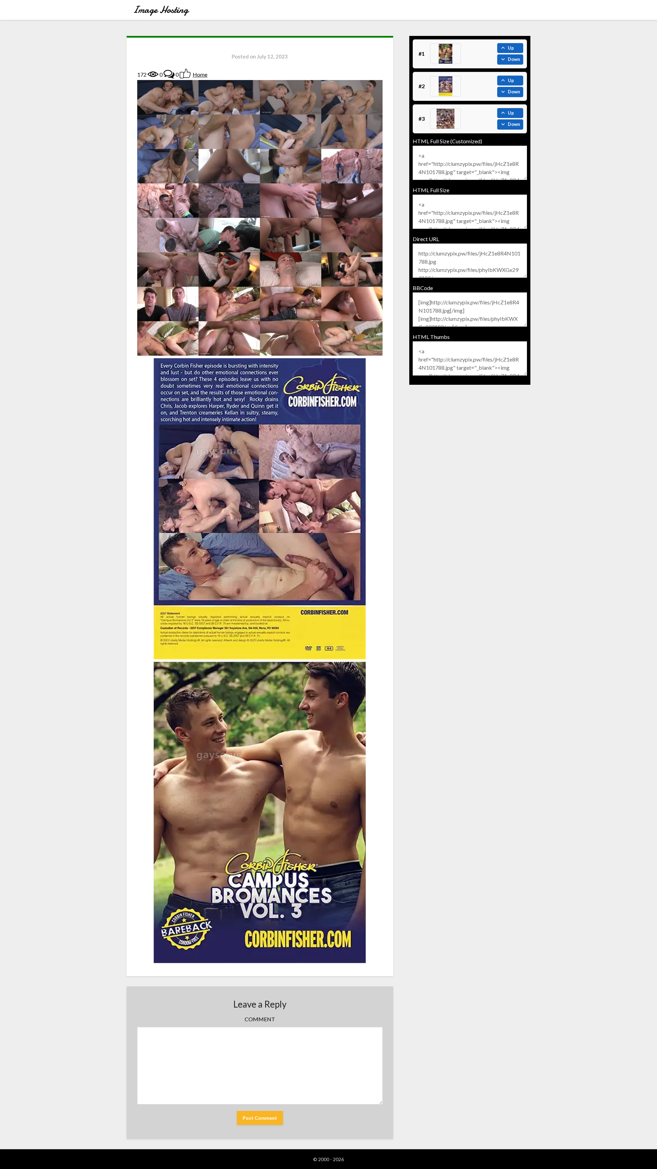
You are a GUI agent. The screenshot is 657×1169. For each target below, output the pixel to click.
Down (514, 59)
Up (511, 48)
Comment (260, 1019)
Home (200, 74)
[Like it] (185, 73)
